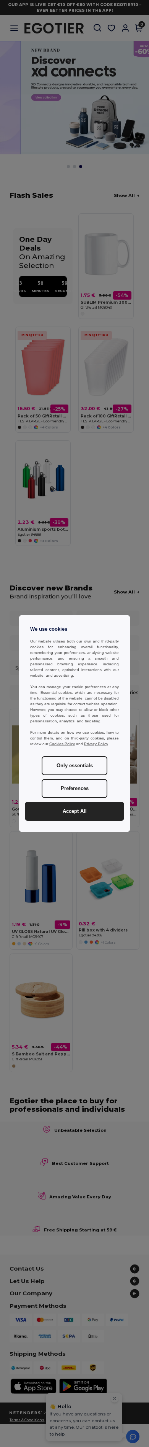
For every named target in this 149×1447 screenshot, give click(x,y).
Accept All (75, 811)
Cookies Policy (62, 744)
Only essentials (75, 765)
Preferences (75, 788)
